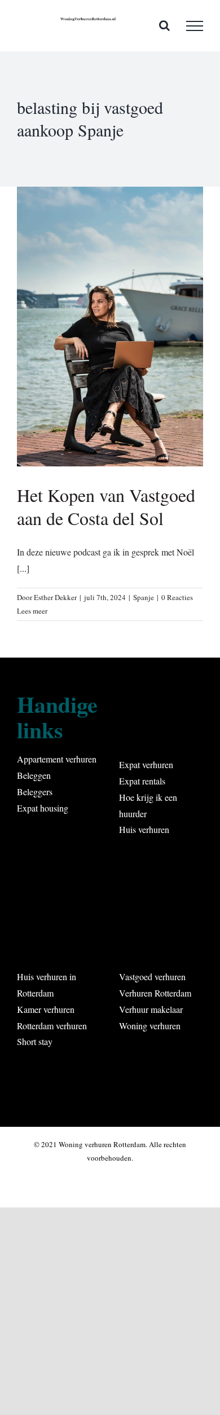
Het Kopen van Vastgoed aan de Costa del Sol (106, 507)
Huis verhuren (144, 829)
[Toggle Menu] (195, 26)
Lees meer (32, 611)
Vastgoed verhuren (152, 976)
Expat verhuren (146, 764)
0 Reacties (177, 597)
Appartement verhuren (56, 759)
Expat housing (42, 808)
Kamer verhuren (45, 1009)
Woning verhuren (150, 1026)
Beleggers (34, 791)
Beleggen (34, 775)
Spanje (143, 597)
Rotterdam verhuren (52, 1026)
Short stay (34, 1041)
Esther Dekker (55, 597)
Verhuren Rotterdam (155, 993)
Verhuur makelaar (151, 1009)
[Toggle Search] (164, 25)
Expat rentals (142, 781)
